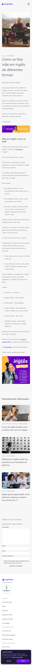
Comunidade (5, 623)
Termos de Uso (6, 631)
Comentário (5, 527)
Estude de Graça (7, 602)
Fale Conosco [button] (6, 647)
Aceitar (23, 661)
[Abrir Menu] (28, 4)
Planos (4, 606)
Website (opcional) (7, 556)
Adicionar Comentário (16, 566)
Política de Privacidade (17, 657)
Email (3, 551)
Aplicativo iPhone (7, 615)
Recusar (9, 661)
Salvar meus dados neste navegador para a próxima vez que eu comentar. (16, 562)
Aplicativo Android (7, 619)
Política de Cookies (7, 639)
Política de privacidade (8, 635)
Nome (4, 546)
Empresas (5, 611)
